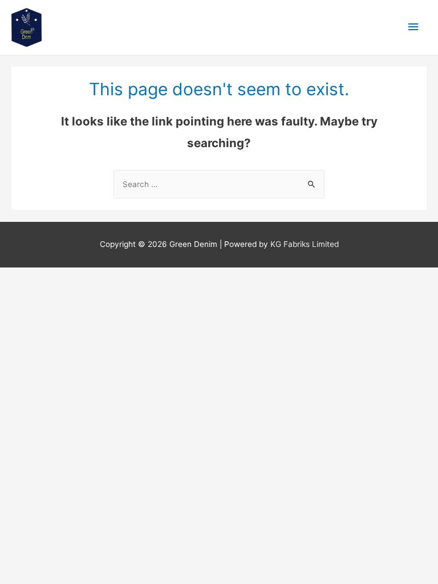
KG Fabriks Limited (304, 244)
